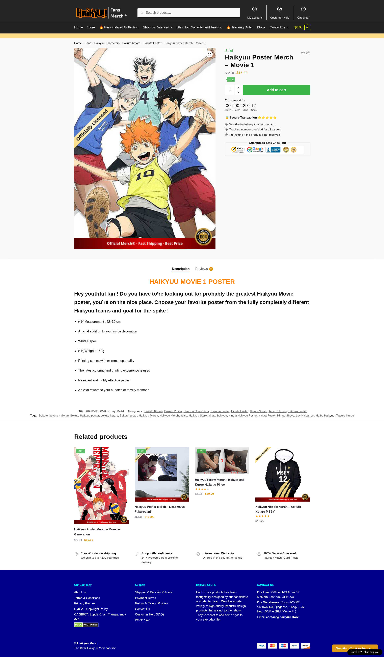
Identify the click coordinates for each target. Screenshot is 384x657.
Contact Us (142, 609)
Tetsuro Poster (297, 411)
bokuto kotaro (109, 415)
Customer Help (279, 17)
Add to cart (276, 90)
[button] (209, 54)
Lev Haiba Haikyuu (322, 415)
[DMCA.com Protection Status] (86, 624)
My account (254, 17)
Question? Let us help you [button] (365, 652)
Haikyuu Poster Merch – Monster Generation (97, 532)
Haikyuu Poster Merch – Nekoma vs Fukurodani (160, 509)
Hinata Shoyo (258, 411)
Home (78, 43)
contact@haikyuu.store (282, 617)
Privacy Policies (84, 603)
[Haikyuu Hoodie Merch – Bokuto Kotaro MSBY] (282, 474)
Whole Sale (142, 620)
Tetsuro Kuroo (345, 415)
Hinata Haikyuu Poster (243, 415)
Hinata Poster (239, 411)
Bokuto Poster (152, 43)
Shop (88, 43)
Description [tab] (181, 269)
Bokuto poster (128, 415)
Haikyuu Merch (148, 415)
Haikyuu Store (198, 415)
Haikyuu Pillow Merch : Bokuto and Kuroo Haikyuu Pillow (220, 482)
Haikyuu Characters (107, 43)
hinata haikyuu (217, 415)
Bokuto (43, 415)
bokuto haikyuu (59, 415)
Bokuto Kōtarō (131, 43)
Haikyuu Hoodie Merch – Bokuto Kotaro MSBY (278, 509)
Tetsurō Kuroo (278, 411)
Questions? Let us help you (355, 648)
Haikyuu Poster (220, 411)
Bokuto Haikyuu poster (84, 415)
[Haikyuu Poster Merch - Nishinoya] (308, 53)
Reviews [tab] (201, 269)
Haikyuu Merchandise (173, 415)
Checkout (303, 17)
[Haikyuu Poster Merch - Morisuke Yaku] (303, 53)
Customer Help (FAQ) (149, 614)
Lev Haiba (302, 415)
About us (80, 592)
